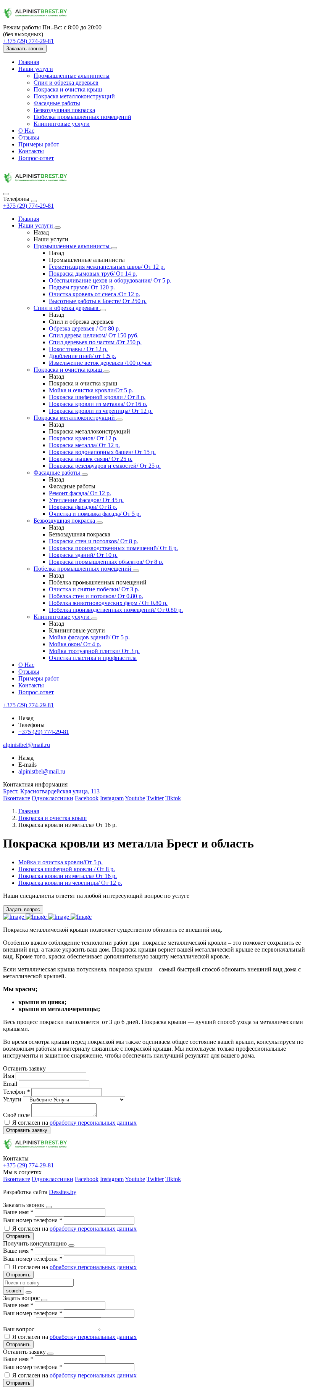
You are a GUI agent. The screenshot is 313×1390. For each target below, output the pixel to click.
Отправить (18, 1236)
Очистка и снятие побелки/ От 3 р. (94, 589)
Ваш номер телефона (32, 1220)
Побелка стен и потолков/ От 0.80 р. (96, 596)
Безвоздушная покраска (64, 110)
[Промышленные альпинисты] (114, 248)
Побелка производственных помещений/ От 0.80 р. (116, 610)
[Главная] (35, 185)
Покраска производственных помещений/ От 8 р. (113, 548)
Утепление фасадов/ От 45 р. (86, 500)
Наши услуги (35, 69)
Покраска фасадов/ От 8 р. (83, 507)
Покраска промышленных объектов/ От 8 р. (106, 562)
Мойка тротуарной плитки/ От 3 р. (94, 651)
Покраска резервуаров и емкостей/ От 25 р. (105, 465)
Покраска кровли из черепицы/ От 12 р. (101, 411)
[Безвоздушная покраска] (100, 523)
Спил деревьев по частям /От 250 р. (95, 342)
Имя (9, 1075)
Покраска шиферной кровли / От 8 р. (97, 397)
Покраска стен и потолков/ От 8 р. (93, 541)
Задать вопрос (23, 909)
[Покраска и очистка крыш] (106, 372)
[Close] (34, 201)
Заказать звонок (25, 48)
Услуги (13, 1099)
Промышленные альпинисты (72, 75)
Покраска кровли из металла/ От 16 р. (98, 404)
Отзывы (28, 137)
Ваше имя (18, 1212)
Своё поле (17, 1115)
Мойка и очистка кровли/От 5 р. (91, 390)
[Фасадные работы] (85, 474)
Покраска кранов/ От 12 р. (83, 438)
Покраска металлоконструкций (74, 96)
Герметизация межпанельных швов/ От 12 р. (107, 266)
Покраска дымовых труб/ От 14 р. (93, 273)
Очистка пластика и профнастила (93, 658)
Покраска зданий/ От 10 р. (83, 555)
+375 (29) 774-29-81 (28, 205)
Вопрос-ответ (36, 158)
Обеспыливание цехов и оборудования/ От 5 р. (110, 280)
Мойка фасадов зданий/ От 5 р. (89, 637)
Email (11, 1083)
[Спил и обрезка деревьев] (103, 310)
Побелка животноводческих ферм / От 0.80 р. (108, 603)
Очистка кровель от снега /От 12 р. (94, 294)
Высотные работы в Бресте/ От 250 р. (98, 301)
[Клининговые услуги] (94, 619)
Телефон (16, 1091)
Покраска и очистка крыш (68, 89)
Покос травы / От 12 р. (78, 349)
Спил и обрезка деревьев (66, 82)
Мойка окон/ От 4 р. (75, 644)
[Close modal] (49, 1207)
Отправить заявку (26, 1130)
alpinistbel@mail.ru (41, 771)
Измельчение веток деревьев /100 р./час (100, 363)
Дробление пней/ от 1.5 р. (82, 356)
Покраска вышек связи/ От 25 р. (90, 459)
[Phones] (6, 194)
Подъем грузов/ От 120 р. (82, 287)
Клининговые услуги (62, 123)
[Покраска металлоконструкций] (119, 420)
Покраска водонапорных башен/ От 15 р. (102, 452)
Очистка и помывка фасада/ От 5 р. (95, 513)
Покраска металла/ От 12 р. (84, 445)
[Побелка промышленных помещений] (136, 571)
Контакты (31, 151)
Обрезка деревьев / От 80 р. (84, 328)
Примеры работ (38, 144)
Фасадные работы (57, 103)
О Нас (26, 130)
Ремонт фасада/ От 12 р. (80, 493)
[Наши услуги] (58, 227)
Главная (28, 62)
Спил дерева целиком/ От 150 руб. (94, 335)
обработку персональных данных (93, 1122)
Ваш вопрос (19, 1329)
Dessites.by (62, 1192)
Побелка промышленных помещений (82, 117)
